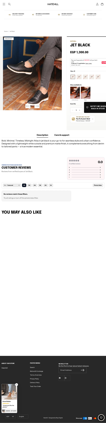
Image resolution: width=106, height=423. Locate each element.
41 (73, 77)
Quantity (73, 104)
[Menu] (4, 4)
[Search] (9, 4)
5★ (29, 185)
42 (79, 77)
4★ (35, 185)
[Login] (97, 4)
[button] (102, 4)
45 (98, 77)
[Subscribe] (82, 370)
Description (42, 135)
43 (86, 77)
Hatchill (73, 41)
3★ (40, 185)
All (24, 185)
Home (6, 31)
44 (92, 77)
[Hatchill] (53, 4)
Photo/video (98, 185)
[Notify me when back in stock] (101, 418)
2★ (46, 185)
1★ (51, 185)
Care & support (61, 135)
